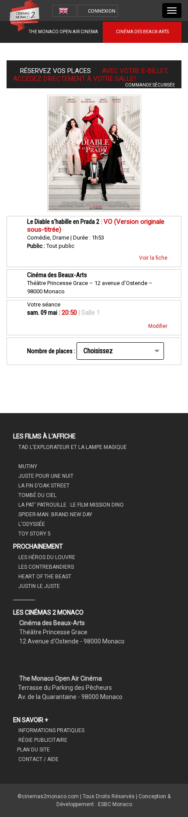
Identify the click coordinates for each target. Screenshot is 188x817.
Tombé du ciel (36, 495)
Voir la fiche (154, 258)
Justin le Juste (38, 586)
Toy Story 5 (34, 534)
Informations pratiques (50, 730)
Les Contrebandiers (45, 567)
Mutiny (27, 466)
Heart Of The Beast (44, 577)
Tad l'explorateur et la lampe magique (72, 447)
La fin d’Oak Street (43, 486)
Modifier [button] (158, 326)
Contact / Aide (38, 759)
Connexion (101, 11)
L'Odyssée (31, 524)
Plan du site (33, 750)
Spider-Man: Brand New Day (54, 514)
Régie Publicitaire (42, 740)
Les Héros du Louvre (46, 557)
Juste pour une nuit (45, 476)
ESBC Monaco (115, 804)
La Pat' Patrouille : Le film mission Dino (70, 505)
